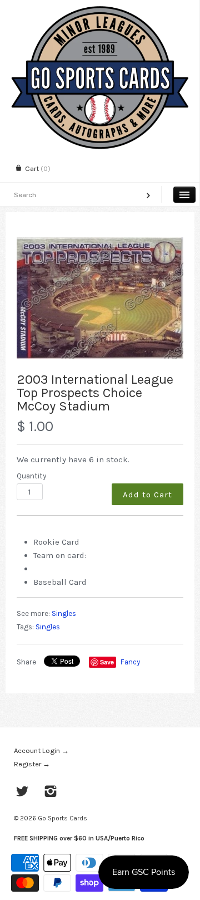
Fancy (130, 662)
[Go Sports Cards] (99, 9)
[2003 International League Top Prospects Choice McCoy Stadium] (100, 298)
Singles (64, 613)
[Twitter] (22, 792)
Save (107, 662)
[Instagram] (50, 792)
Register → (32, 764)
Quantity (31, 476)
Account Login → (41, 750)
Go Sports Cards (62, 818)
